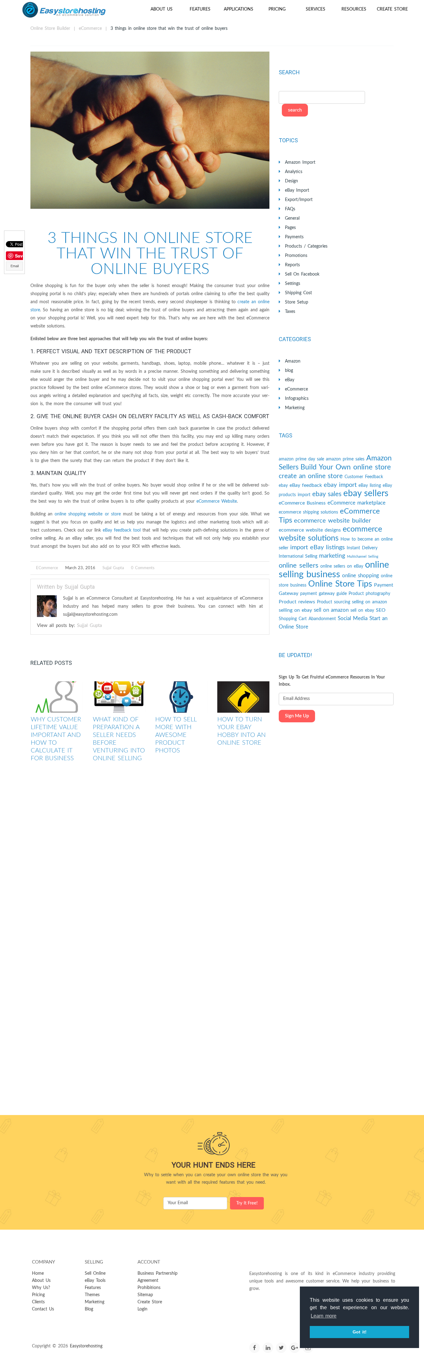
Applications (238, 9)
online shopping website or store (87, 514)
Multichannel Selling (362, 556)
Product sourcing (333, 602)
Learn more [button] (323, 1316)
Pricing (277, 9)
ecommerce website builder (332, 521)
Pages (290, 228)
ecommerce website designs (310, 530)
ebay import (340, 485)
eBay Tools (95, 1280)
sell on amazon (331, 610)
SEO (381, 610)
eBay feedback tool (122, 530)
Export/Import (299, 200)
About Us (162, 9)
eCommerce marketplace (356, 502)
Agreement (148, 1280)
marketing (332, 556)
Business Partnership (158, 1273)
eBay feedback (306, 485)
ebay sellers (365, 493)
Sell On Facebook (302, 274)
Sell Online (95, 1273)
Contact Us (43, 1309)
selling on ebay (295, 610)
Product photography (369, 594)
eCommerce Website (216, 501)
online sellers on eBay (341, 566)
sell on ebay (362, 610)
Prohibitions (149, 1288)
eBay (289, 380)
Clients (38, 1302)
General (292, 218)
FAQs (290, 209)
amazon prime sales (345, 459)
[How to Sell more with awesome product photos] (181, 697)
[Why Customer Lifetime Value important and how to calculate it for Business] (57, 697)
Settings (292, 283)
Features (200, 9)
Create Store (392, 9)
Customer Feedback (364, 477)
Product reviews (297, 601)
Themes (92, 1295)
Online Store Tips (340, 584)
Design (291, 181)
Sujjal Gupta (113, 568)
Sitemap (145, 1295)
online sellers (298, 565)
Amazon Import (300, 162)
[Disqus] (149, 860)
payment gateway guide (323, 594)
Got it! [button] (360, 1331)
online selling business (334, 569)
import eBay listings (317, 547)
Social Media (353, 618)
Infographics (297, 398)
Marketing (294, 408)
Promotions (296, 256)
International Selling (298, 556)
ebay (283, 485)
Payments (294, 237)
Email (15, 266)
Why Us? (41, 1288)
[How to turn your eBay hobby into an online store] (243, 697)
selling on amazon (369, 602)
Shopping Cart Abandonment (307, 619)
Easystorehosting (86, 1346)
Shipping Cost (298, 293)
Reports (292, 265)
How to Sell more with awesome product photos (175, 735)
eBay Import (297, 190)
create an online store (311, 476)
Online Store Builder (50, 28)
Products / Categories (306, 246)
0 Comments (143, 568)
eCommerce (90, 28)
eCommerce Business (302, 503)
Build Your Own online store (345, 467)
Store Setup (296, 302)
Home (38, 1273)
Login (142, 1309)
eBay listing (370, 485)
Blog (89, 1309)
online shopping (360, 575)
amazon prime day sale (301, 459)
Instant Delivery (362, 548)
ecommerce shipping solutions (308, 512)
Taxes (290, 311)
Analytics (293, 172)
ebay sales (326, 494)
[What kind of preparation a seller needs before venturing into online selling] (119, 697)
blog (289, 370)
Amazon (292, 361)
